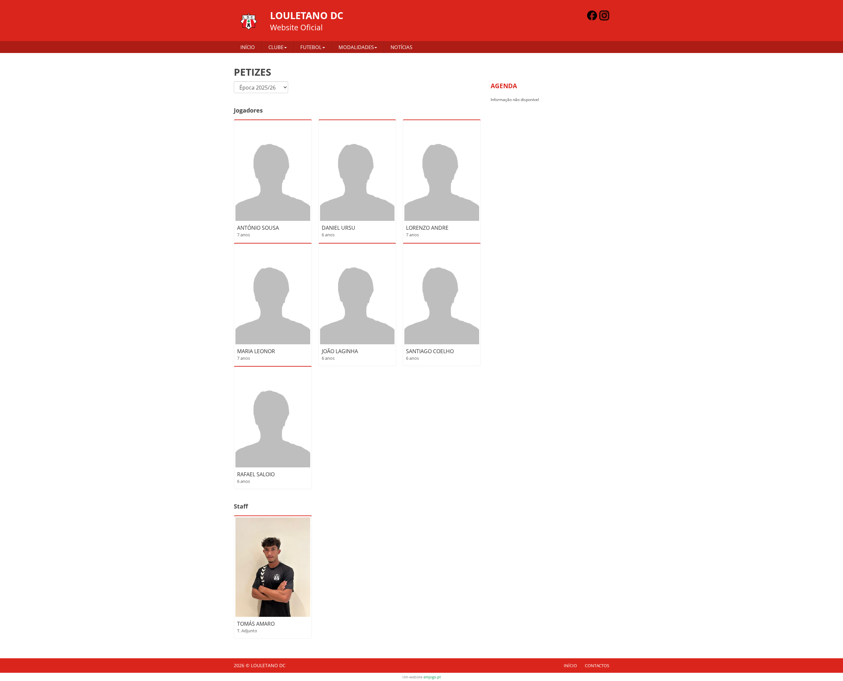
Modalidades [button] (356, 47)
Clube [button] (276, 47)
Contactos (597, 665)
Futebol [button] (311, 47)
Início (247, 47)
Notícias (401, 47)
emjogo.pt (432, 676)
